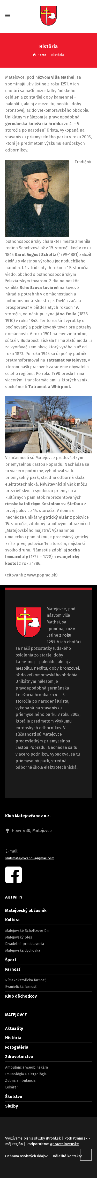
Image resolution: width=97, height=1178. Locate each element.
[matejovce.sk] (48, 16)
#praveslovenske (64, 1144)
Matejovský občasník (26, 910)
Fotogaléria (16, 1047)
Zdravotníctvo (19, 1056)
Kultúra (12, 919)
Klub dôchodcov (21, 996)
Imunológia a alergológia (26, 1074)
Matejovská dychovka (22, 950)
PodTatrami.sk (75, 1138)
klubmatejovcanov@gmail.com (29, 858)
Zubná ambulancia (20, 1080)
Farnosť (12, 969)
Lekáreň (12, 1087)
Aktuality (14, 1028)
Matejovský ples (18, 937)
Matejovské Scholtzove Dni (27, 930)
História (13, 1037)
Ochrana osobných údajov (26, 1156)
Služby (11, 1106)
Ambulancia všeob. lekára (26, 1067)
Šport (10, 959)
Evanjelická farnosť (20, 986)
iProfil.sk (53, 1138)
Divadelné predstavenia (24, 944)
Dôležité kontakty (67, 1156)
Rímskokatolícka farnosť (25, 980)
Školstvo (13, 1096)
